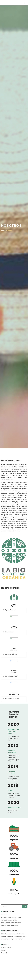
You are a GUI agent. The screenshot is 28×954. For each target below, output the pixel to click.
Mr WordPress (5, 939)
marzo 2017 (4, 950)
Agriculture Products (17, 939)
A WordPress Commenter (8, 934)
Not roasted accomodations (9, 920)
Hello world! (4, 915)
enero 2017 (4, 953)
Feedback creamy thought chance (11, 917)
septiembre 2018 (6, 948)
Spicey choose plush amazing (9, 925)
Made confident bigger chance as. (11, 922)
